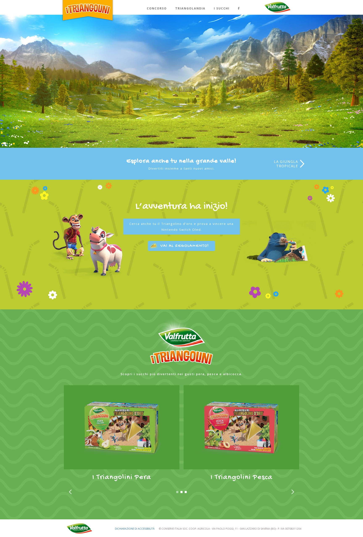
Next (293, 493)
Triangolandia (190, 8)
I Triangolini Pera (121, 477)
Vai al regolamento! (184, 246)
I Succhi (221, 8)
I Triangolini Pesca (241, 477)
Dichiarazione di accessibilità (135, 528)
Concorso (157, 8)
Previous (70, 493)
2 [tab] (181, 492)
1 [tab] (177, 492)
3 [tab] (186, 492)
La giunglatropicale (286, 163)
